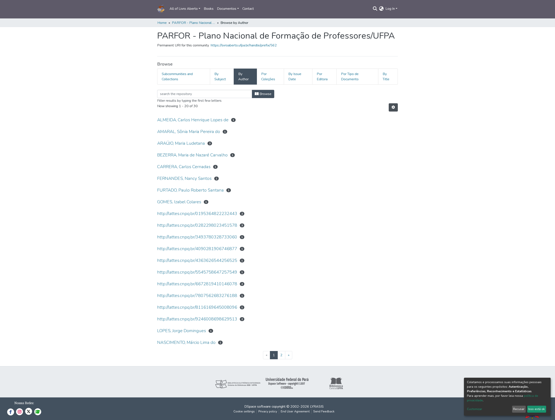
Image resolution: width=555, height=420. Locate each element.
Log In (390, 8)
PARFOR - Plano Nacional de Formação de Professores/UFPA (193, 22)
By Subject (220, 77)
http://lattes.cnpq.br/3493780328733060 (197, 237)
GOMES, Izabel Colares (179, 202)
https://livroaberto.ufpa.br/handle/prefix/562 (244, 45)
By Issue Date (294, 77)
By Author (243, 77)
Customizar (474, 409)
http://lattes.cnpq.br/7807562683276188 (197, 296)
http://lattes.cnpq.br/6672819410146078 (197, 284)
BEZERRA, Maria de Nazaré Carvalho (192, 155)
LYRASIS (317, 406)
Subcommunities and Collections (177, 77)
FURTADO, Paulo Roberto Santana (190, 190)
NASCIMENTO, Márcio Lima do (186, 342)
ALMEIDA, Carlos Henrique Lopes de (193, 120)
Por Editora (322, 77)
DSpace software (257, 406)
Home (162, 22)
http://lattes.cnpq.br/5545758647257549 (197, 272)
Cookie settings (244, 411)
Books (209, 8)
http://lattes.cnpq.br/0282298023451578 (197, 225)
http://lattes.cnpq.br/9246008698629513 (197, 319)
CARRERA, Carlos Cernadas (184, 167)
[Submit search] (375, 8)
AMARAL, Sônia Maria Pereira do (188, 132)
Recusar (518, 409)
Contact (248, 8)
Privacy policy (267, 411)
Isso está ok (536, 409)
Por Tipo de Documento (350, 77)
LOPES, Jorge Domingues (181, 331)
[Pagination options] (393, 107)
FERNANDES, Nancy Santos (184, 178)
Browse (265, 94)
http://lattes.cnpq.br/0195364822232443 (197, 214)
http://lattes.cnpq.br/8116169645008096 (197, 307)
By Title (386, 77)
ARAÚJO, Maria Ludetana (181, 143)
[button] (381, 8)
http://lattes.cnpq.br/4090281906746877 (197, 249)
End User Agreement (295, 411)
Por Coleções (268, 77)
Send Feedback (324, 411)
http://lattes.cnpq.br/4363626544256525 (197, 260)
